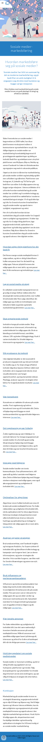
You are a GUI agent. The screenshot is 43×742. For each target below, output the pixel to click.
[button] (2, 3)
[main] (21, 48)
